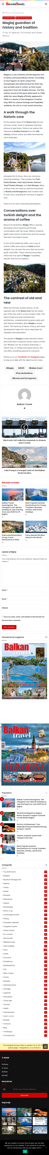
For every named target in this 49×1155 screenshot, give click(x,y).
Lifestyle (6, 1004)
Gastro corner (8, 1016)
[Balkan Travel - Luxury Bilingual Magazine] (15, 4)
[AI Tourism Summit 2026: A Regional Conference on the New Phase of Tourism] (40, 1121)
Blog (5, 1028)
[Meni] (3, 4)
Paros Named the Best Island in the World (35, 536)
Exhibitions (8, 961)
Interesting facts (9, 985)
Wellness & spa (9, 942)
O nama (5, 1068)
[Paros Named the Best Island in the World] (36, 527)
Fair (5, 969)
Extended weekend (11, 922)
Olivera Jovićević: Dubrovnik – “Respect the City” (30, 836)
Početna (7, 13)
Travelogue (7, 1032)
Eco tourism (8, 934)
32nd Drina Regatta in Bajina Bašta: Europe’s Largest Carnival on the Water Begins (31, 815)
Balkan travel (36, 368)
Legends (7, 993)
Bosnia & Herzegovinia (23, 18)
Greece (6, 903)
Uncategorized (9, 1035)
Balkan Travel (24, 404)
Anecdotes (7, 997)
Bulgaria (6, 876)
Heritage (7, 989)
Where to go (8, 911)
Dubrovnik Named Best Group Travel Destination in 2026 (12, 537)
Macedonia (7, 899)
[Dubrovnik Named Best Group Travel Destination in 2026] (13, 527)
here (10, 204)
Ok (25, 1151)
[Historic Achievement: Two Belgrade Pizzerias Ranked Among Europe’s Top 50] (8, 827)
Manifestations (9, 965)
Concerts (7, 957)
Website (5, 608)
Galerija (4, 1072)
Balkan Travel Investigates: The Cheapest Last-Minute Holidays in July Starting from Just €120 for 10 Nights (12, 508)
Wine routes (8, 973)
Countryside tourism (11, 915)
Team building (8, 946)
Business (6, 981)
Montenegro (8, 907)
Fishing (6, 919)
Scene (5, 954)
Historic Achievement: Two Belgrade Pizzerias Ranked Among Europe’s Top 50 (32, 826)
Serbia (5, 891)
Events (6, 977)
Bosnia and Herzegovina (25, 378)
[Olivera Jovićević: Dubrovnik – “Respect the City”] (8, 839)
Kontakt (5, 1075)
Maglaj (10, 368)
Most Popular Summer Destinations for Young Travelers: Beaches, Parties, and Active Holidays (35, 507)
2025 (21, 368)
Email (4, 599)
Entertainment (8, 1012)
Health (5, 1008)
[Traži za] (46, 4)
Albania (6, 883)
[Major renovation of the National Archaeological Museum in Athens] (9, 1130)
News (5, 950)
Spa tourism (8, 938)
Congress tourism (10, 926)
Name (5, 590)
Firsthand (6, 1024)
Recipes (6, 1020)
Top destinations (18, 13)
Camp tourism (8, 930)
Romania (6, 895)
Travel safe (7, 1001)
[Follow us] (45, 1046)
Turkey (6, 887)
